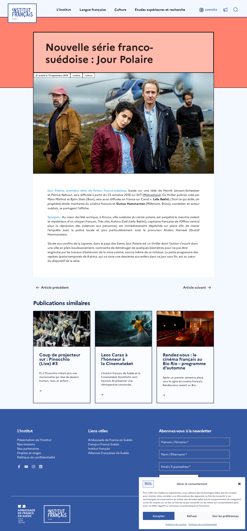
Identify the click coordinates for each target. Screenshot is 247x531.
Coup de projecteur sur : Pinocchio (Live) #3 (59, 359)
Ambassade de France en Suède (110, 440)
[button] (239, 484)
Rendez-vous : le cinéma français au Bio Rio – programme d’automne (184, 361)
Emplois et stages (29, 453)
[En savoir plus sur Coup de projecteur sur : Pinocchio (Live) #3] (61, 328)
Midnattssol (152, 195)
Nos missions (26, 444)
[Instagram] (33, 466)
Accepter (159, 516)
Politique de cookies (176, 524)
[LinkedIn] (40, 466)
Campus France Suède (103, 444)
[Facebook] (19, 466)
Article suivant (197, 287)
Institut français (99, 448)
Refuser (192, 516)
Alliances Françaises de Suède (108, 453)
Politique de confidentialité (202, 524)
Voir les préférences (225, 516)
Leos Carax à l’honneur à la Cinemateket (117, 359)
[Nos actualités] (225, 9)
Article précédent (52, 287)
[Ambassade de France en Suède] (26, 522)
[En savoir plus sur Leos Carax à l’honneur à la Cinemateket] (123, 328)
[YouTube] (26, 466)
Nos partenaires (28, 448)
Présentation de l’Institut (34, 440)
